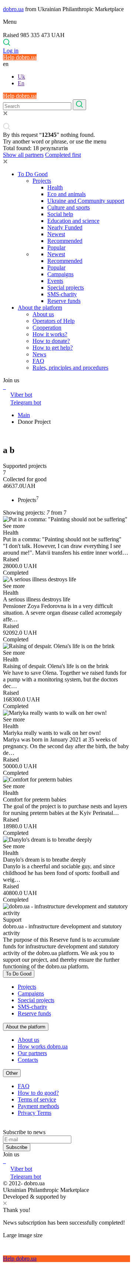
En (21, 83)
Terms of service (37, 1099)
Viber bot (21, 395)
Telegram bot (25, 402)
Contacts (28, 1060)
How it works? (50, 334)
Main (24, 415)
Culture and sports (68, 207)
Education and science (73, 221)
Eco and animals (66, 194)
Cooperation (47, 327)
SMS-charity (62, 294)
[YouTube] (5, 1161)
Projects (42, 181)
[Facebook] (3, 1161)
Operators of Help (54, 321)
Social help (60, 214)
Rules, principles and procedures (70, 367)
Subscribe (16, 1147)
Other (12, 1073)
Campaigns (60, 274)
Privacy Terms (34, 1113)
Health (55, 187)
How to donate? (51, 341)
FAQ (38, 361)
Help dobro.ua (20, 57)
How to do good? (38, 1093)
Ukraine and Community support (85, 201)
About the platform (40, 307)
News (39, 354)
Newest (56, 234)
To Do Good (33, 174)
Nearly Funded (64, 227)
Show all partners (23, 155)
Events (55, 281)
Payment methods (38, 1106)
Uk (21, 76)
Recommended (64, 241)
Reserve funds (64, 301)
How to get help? (53, 347)
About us (43, 314)
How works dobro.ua (43, 1046)
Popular (56, 247)
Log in (10, 50)
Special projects (65, 287)
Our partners (32, 1053)
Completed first (63, 155)
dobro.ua (13, 9)
